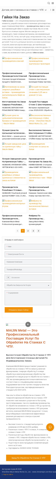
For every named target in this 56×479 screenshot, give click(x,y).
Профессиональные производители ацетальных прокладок (41, 75)
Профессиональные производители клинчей (14, 75)
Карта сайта (8, 474)
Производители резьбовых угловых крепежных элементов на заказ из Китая (14, 189)
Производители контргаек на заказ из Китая (40, 160)
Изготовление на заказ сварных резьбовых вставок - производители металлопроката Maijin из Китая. (14, 103)
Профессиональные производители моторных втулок (12, 217)
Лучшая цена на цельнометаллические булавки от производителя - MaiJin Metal (14, 132)
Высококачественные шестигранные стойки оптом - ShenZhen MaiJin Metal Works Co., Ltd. (40, 132)
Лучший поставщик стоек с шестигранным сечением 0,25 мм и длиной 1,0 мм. (41, 103)
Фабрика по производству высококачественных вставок (40, 217)
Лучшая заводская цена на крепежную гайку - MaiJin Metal (14, 160)
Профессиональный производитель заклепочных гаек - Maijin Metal (39, 189)
